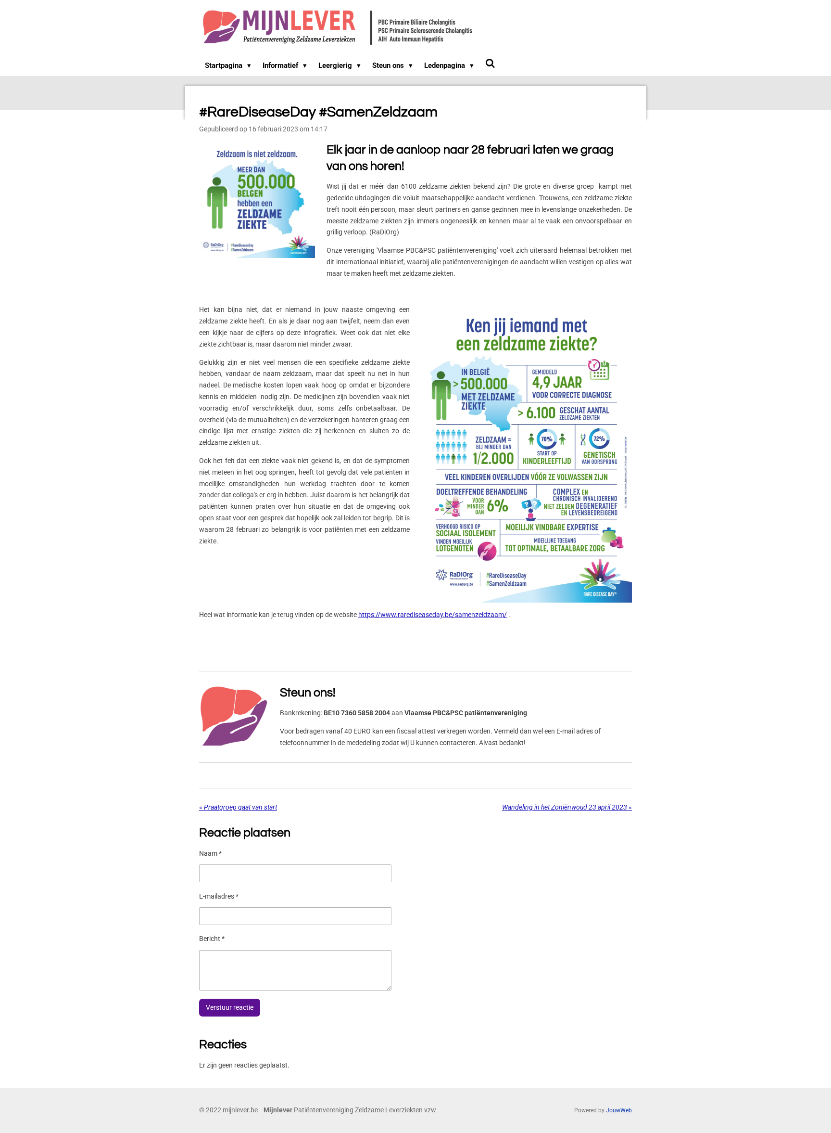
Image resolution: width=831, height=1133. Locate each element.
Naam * (210, 853)
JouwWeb (619, 1110)
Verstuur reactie (229, 1007)
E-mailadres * (219, 896)
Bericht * (212, 938)
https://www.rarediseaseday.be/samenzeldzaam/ (432, 614)
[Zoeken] (490, 64)
